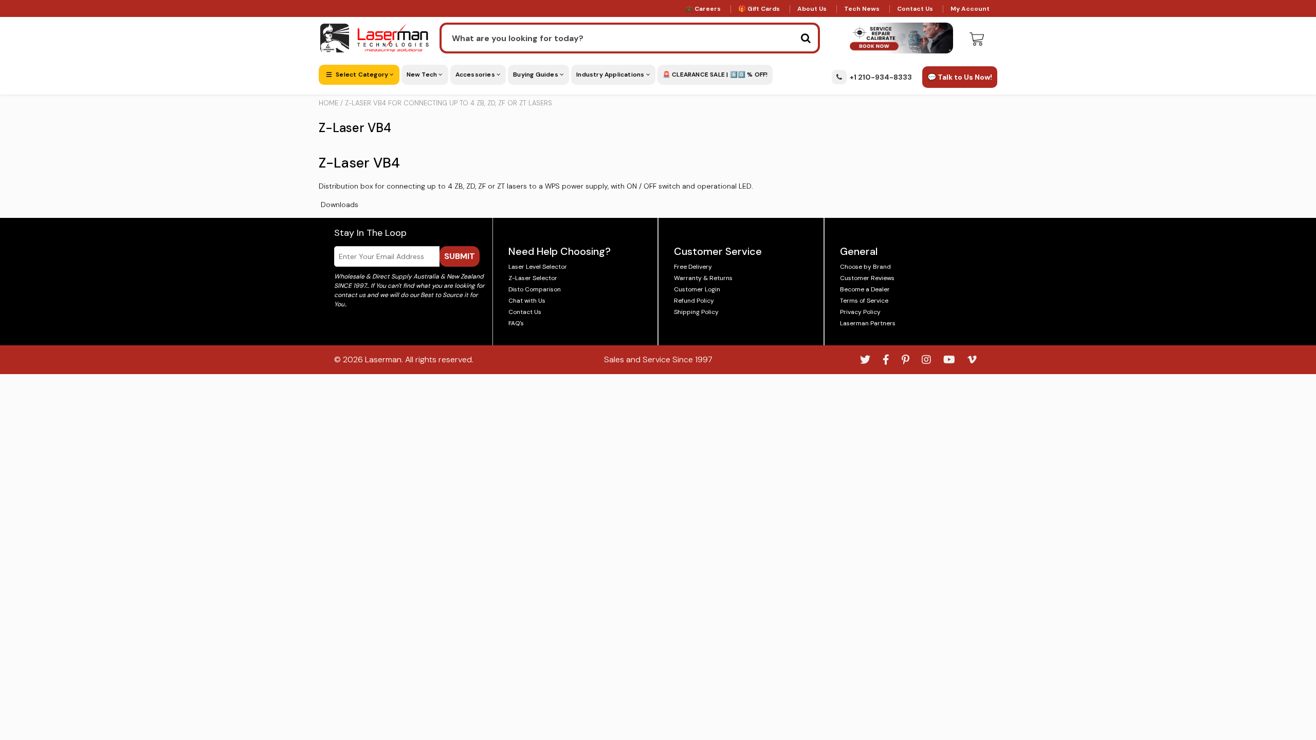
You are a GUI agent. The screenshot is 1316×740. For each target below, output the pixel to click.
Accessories (476, 74)
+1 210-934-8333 (881, 77)
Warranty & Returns (703, 278)
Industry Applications (611, 74)
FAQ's (516, 323)
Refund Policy (694, 301)
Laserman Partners (867, 323)
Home (328, 103)
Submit (459, 256)
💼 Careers (703, 9)
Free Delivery (693, 267)
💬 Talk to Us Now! (959, 77)
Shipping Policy (696, 312)
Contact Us (915, 9)
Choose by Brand (865, 267)
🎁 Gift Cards (759, 9)
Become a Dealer (865, 289)
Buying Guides (536, 74)
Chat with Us (526, 301)
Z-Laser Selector (532, 278)
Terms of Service (864, 301)
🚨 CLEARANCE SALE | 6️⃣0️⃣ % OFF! (715, 74)
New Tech (423, 74)
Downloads (339, 204)
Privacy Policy (860, 312)
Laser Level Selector (537, 267)
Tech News (862, 9)
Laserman (383, 359)
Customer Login (697, 289)
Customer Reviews (867, 278)
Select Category (362, 74)
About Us (812, 9)
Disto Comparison (534, 289)
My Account (970, 9)
